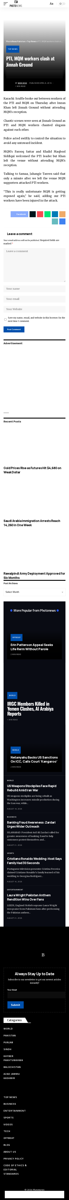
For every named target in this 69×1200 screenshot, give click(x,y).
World (12, 695)
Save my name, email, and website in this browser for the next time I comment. (36, 319)
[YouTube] (22, 955)
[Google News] (29, 955)
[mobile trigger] (7, 3)
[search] (46, 4)
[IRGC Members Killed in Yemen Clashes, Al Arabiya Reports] (34, 682)
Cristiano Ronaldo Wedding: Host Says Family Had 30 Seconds (34, 861)
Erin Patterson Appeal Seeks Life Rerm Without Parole (32, 647)
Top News (13, 49)
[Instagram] (36, 955)
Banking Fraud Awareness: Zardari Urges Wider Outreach (31, 824)
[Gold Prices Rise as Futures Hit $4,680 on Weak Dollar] (34, 445)
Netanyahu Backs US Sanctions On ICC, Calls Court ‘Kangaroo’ (34, 759)
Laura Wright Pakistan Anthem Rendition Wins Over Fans (29, 897)
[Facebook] (8, 955)
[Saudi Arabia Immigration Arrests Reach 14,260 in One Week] (34, 498)
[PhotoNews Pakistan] (16, 3)
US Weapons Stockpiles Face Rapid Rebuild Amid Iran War (31, 788)
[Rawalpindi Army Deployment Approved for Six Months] (34, 550)
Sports (10, 853)
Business (11, 817)
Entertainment (15, 889)
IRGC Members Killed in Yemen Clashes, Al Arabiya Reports (30, 708)
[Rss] (43, 955)
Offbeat (16, 637)
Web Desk (22, 83)
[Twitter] (15, 955)
